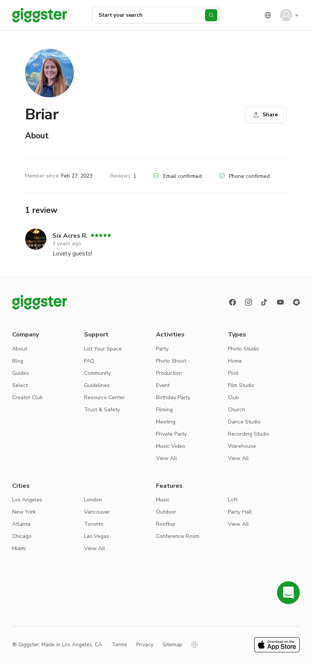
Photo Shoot (171, 361)
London (93, 499)
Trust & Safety (102, 409)
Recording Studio (248, 434)
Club (233, 397)
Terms (119, 644)
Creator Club (27, 397)
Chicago (22, 536)
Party (162, 348)
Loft (232, 499)
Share (270, 114)
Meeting (165, 421)
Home (235, 361)
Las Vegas (96, 536)
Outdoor (166, 511)
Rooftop (165, 524)
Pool (233, 373)
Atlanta (21, 524)
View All (166, 458)
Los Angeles (27, 499)
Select (20, 385)
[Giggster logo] (39, 302)
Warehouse (242, 446)
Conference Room (177, 536)
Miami (19, 548)
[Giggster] (39, 15)
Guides (20, 373)
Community (97, 373)
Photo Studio (243, 348)
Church (236, 409)
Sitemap (172, 644)
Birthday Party (173, 397)
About (19, 348)
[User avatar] (286, 15)
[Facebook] (232, 302)
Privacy (144, 644)
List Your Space (103, 348)
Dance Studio (244, 421)
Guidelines (97, 385)
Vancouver (97, 511)
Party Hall (240, 511)
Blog (17, 361)
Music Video (170, 446)
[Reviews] (296, 302)
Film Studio (241, 385)
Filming (164, 409)
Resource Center (104, 397)
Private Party (171, 434)
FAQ (89, 361)
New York (24, 511)
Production (169, 373)
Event (163, 385)
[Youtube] (280, 302)
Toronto (93, 524)
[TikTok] (264, 302)
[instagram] (248, 302)
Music (163, 499)
